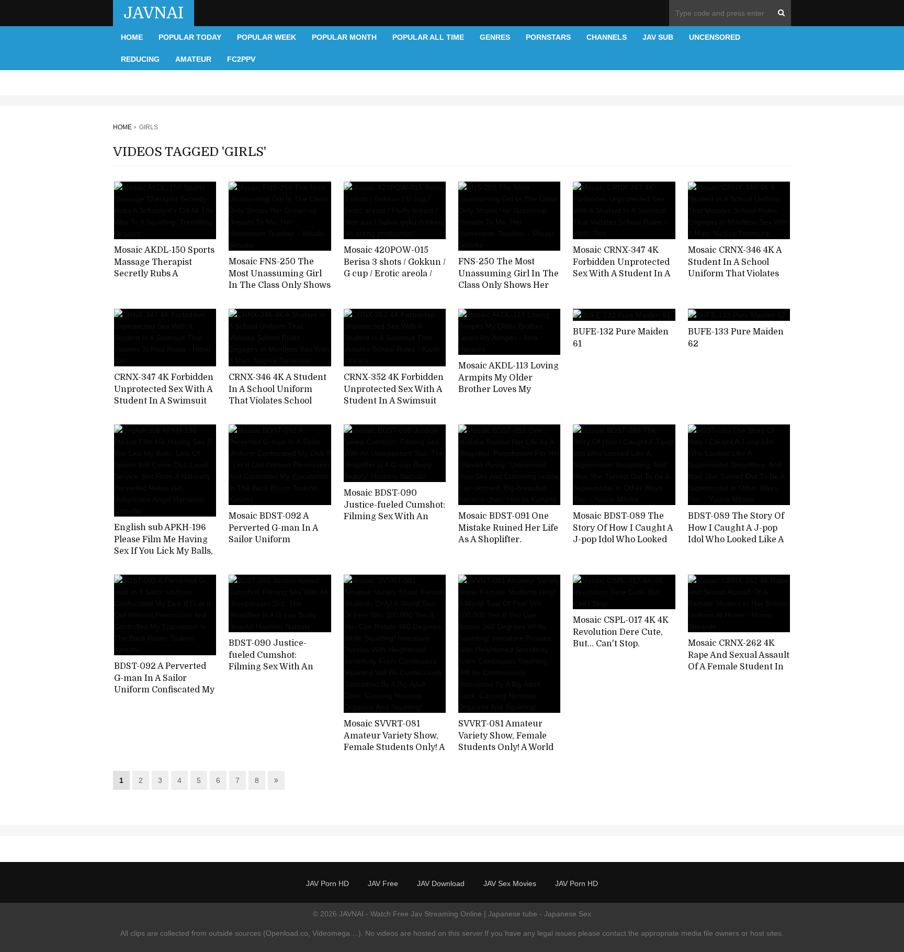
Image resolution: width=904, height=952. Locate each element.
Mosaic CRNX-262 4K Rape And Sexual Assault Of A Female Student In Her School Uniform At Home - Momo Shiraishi (738, 667)
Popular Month (344, 37)
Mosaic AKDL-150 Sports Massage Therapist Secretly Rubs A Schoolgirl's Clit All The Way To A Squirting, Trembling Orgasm (164, 280)
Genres (495, 37)
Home (132, 37)
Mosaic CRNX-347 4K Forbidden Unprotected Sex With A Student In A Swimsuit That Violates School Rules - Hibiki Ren (621, 280)
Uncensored (714, 37)
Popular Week (266, 37)
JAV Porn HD (327, 883)
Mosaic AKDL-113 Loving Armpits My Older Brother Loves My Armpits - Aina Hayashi (508, 383)
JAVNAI (153, 13)
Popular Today (190, 37)
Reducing (140, 59)
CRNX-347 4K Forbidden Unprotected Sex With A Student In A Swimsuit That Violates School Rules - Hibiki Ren (163, 401)
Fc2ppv (241, 59)
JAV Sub (657, 37)
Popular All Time (428, 37)
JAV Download (441, 883)
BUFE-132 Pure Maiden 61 (621, 338)
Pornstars (548, 37)
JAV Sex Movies (509, 883)
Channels (606, 37)
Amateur (193, 59)
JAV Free (383, 883)
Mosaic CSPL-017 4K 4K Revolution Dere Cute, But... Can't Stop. (621, 631)
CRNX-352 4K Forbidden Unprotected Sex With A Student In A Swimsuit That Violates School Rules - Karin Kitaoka (394, 401)
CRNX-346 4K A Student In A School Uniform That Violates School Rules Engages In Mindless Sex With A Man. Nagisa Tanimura (277, 407)
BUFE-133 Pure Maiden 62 (736, 338)
